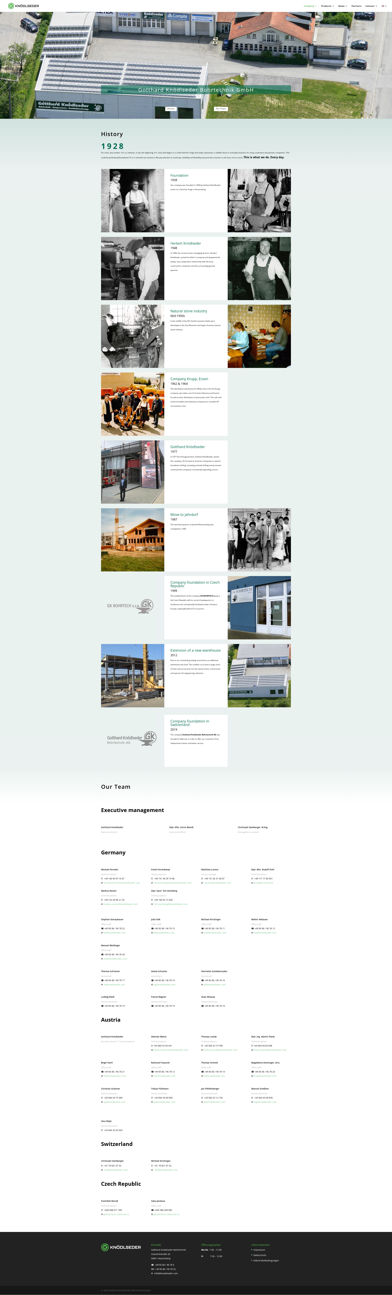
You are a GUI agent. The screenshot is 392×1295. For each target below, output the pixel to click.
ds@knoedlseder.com (115, 932)
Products (326, 6)
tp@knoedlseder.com (164, 1101)
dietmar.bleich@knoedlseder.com (171, 1049)
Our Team (221, 108)
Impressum (259, 1249)
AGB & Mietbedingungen (266, 1260)
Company (309, 6)
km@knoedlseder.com (215, 932)
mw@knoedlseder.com (115, 958)
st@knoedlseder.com (114, 984)
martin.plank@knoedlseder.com (270, 1049)
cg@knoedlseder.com (114, 1101)
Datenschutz (259, 1255)
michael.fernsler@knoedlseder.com (122, 882)
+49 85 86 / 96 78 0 (164, 1264)
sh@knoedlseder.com (215, 984)
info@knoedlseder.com (116, 1169)
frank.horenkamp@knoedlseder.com (173, 882)
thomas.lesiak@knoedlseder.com (220, 1049)
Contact (370, 6)
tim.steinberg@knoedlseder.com (171, 904)
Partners (357, 6)
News (341, 6)
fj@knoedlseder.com (164, 932)
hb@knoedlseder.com (115, 1075)
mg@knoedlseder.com (265, 1101)
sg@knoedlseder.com (164, 984)
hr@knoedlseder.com (164, 1075)
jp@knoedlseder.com (214, 1101)
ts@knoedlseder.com (214, 1075)
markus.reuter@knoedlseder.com (121, 904)
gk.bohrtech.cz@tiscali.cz (116, 1214)
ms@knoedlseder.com (265, 1075)
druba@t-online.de (263, 882)
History (171, 108)
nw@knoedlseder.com (265, 932)
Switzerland (117, 1143)
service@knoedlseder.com (217, 882)
